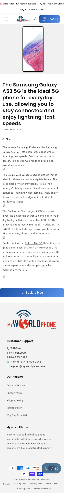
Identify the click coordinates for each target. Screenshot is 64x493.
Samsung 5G (24, 147)
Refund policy (19, 484)
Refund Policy (14, 408)
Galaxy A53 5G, (34, 243)
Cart (42, 9)
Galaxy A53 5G (16, 174)
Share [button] (9, 139)
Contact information (42, 489)
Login (23, 9)
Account (33, 9)
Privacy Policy (14, 393)
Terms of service (53, 484)
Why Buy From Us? (17, 415)
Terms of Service (16, 385)
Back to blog (34, 292)
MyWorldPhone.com (30, 480)
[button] (6, 19)
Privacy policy (35, 484)
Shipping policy (23, 489)
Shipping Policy (15, 400)
